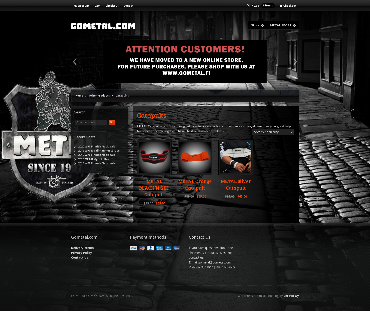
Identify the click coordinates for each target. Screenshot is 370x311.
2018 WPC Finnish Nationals (96, 163)
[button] (75, 61)
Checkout (112, 5)
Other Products (99, 95)
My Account (81, 5)
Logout (128, 5)
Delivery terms (82, 248)
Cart (97, 5)
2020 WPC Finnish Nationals (96, 146)
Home (79, 95)
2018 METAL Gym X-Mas (93, 159)
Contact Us (79, 257)
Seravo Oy (291, 296)
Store (255, 25)
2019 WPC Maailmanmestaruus (99, 150)
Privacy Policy (81, 253)
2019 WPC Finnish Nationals (96, 155)
